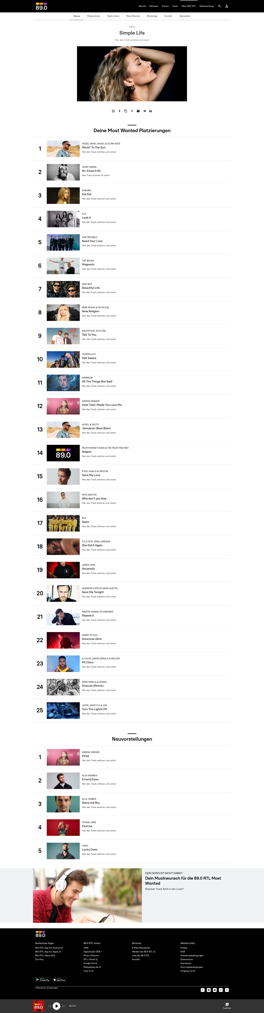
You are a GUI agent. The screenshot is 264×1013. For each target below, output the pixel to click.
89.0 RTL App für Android (48, 948)
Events (165, 6)
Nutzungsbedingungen (191, 967)
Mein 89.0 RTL (189, 6)
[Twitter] (227, 990)
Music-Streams (91, 955)
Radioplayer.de (91, 967)
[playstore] (42, 979)
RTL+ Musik (90, 959)
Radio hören (113, 16)
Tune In (87, 971)
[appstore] (59, 979)
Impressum (186, 963)
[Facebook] (203, 990)
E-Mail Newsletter (141, 948)
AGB (182, 952)
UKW (86, 948)
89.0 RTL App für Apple (47, 952)
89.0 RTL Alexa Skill (45, 955)
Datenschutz (186, 959)
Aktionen (153, 6)
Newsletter (185, 16)
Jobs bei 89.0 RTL (141, 955)
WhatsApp (152, 16)
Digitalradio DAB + (93, 952)
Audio (175, 6)
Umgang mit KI (187, 971)
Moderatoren (93, 16)
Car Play (39, 959)
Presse (183, 948)
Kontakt (168, 16)
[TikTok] (221, 990)
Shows (76, 16)
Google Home (90, 963)
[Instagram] (209, 990)
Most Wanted (133, 16)
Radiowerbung (207, 6)
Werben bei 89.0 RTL (142, 952)
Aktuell (142, 6)
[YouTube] (215, 990)
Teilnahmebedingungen (192, 955)
